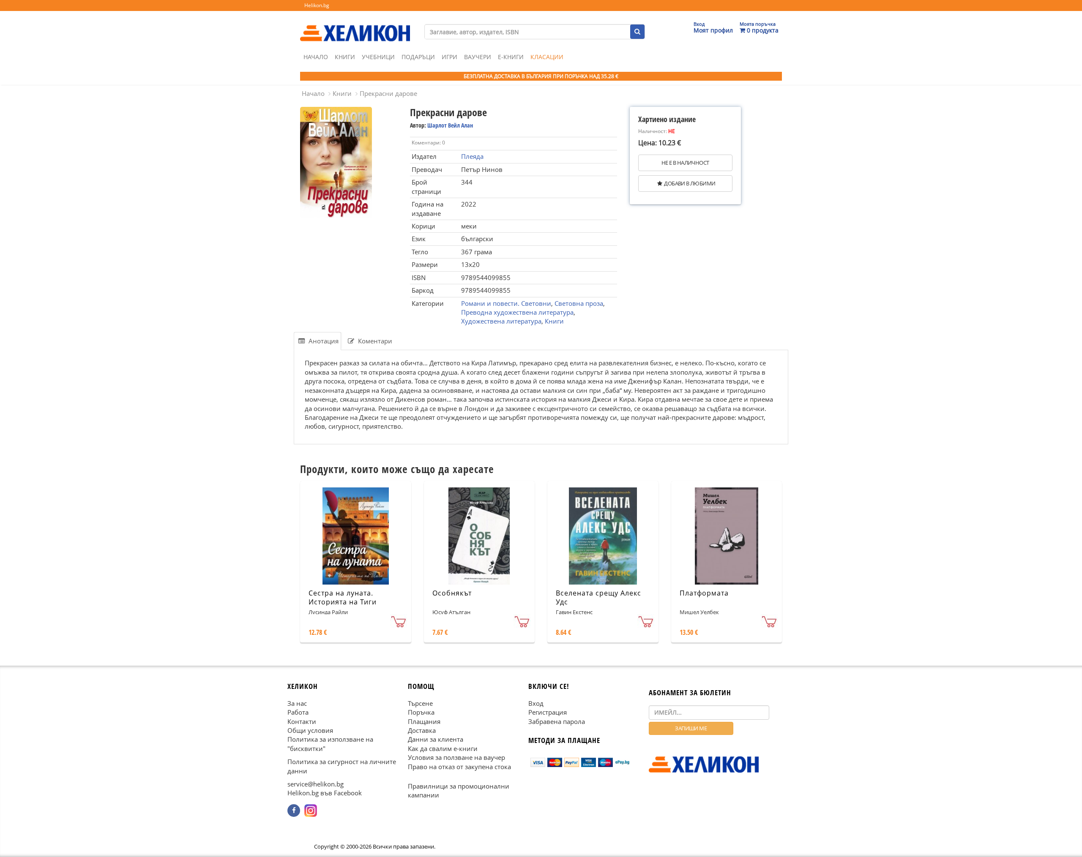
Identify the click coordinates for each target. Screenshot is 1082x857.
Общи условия (310, 730)
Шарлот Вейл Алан (450, 125)
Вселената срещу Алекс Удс (598, 597)
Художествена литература (501, 321)
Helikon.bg (316, 5)
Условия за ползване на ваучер (456, 757)
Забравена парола (556, 721)
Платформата (704, 593)
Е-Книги (511, 57)
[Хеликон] (355, 25)
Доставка (422, 730)
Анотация (323, 341)
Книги (345, 57)
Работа (298, 712)
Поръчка (421, 712)
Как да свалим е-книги (443, 748)
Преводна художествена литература (517, 312)
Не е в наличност (685, 162)
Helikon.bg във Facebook (324, 793)
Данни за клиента (435, 739)
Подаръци (418, 57)
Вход (536, 703)
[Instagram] (310, 810)
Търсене (420, 703)
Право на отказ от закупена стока (459, 766)
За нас (297, 703)
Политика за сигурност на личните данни (341, 766)
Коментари (374, 341)
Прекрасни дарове (388, 93)
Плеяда (472, 156)
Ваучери (477, 57)
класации (546, 57)
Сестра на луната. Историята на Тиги (343, 597)
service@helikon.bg (315, 784)
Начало (315, 57)
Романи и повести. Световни (506, 303)
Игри (449, 57)
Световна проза (579, 303)
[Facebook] (293, 810)
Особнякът (452, 593)
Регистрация (547, 712)
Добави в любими (689, 183)
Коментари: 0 (428, 142)
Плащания (424, 721)
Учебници (378, 57)
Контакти (301, 721)
